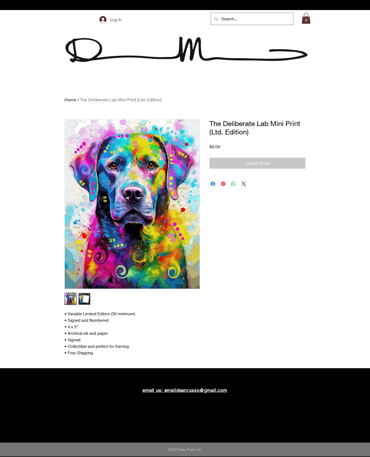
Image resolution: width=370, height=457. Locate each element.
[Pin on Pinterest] (223, 184)
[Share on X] (244, 184)
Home (70, 99)
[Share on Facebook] (213, 184)
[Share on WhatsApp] (233, 184)
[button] (306, 18)
